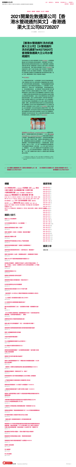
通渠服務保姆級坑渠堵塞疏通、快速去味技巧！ (17, 280)
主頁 (46, 2)
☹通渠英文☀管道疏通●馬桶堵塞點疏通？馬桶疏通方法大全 (20, 406)
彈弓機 (42, 158)
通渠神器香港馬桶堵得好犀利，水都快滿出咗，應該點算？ (20, 250)
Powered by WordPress (22, 464)
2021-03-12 (42, 31)
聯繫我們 (72, 4)
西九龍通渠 (7, 449)
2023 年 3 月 (46, 195)
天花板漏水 (22, 192)
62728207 (45, 60)
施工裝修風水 (8, 200)
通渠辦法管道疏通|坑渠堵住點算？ (13, 275)
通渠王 (35, 31)
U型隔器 (31, 156)
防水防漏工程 (29, 205)
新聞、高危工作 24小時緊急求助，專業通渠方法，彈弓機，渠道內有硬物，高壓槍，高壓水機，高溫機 (23, 198)
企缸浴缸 (33, 188)
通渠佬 (36, 203)
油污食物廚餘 (48, 158)
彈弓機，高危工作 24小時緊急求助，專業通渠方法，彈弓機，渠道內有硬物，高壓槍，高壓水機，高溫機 (22, 197)
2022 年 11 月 (46, 201)
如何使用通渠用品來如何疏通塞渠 (13, 284)
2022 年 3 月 (46, 214)
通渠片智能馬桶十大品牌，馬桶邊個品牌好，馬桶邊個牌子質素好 (21, 254)
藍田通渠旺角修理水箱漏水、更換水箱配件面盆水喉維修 (19, 431)
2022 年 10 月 (46, 203)
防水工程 (42, 11)
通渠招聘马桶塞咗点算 (10, 236)
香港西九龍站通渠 (9, 445)
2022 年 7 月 (46, 206)
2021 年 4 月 (46, 235)
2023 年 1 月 (46, 199)
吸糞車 (41, 156)
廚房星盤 (38, 158)
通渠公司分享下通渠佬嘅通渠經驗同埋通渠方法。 (17, 258)
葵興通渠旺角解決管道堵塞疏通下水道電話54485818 (18, 440)
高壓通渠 (47, 11)
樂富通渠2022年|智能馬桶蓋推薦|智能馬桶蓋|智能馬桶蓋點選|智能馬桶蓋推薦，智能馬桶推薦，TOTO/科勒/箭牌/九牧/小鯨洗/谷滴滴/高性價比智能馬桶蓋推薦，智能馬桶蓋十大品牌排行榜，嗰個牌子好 (22, 425)
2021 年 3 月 (46, 237)
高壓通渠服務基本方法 (10, 271)
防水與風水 (22, 205)
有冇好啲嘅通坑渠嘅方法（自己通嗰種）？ (16, 223)
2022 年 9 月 (46, 204)
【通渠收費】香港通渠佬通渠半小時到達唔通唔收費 (18, 419)
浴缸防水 (34, 200)
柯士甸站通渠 (8, 454)
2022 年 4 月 (46, 212)
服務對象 (57, 2)
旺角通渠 (12, 200)
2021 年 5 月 (46, 233)
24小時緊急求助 (26, 156)
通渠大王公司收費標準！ (11, 218)
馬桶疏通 (10, 206)
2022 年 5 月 (46, 210)
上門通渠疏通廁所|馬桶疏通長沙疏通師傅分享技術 (17, 380)
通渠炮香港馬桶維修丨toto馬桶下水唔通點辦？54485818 (19, 384)
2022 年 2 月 (46, 216)
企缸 (34, 156)
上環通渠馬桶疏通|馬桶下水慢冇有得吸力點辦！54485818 (19, 389)
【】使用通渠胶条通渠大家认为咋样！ (17, 297)
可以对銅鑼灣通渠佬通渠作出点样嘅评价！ (16, 341)
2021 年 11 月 (46, 222)
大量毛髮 (17, 192)
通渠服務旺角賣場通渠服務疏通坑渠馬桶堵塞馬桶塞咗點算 (20, 328)
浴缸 (52, 158)
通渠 (34, 203)
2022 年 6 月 (46, 208)
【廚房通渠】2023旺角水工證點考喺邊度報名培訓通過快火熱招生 (21, 293)
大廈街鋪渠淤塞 (28, 158)
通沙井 (31, 203)
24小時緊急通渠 (19, 188)
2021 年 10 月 (46, 224)
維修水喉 (29, 11)
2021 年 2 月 (46, 239)
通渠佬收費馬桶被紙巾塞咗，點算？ (14, 227)
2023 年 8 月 (46, 189)
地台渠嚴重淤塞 (46, 156)
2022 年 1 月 (46, 218)
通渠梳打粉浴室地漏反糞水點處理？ (14, 356)
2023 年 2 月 (46, 197)
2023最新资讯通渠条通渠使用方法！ (14, 345)
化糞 (39, 156)
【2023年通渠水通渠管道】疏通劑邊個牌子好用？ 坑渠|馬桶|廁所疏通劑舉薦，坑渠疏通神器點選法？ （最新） (22, 313)
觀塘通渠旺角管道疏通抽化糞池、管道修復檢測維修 (18, 436)
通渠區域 (51, 2)
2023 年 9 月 (46, 187)
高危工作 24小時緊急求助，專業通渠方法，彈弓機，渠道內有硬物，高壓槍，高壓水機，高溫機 (25, 208)
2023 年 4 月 (46, 193)
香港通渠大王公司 (7, 2)
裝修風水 (27, 203)
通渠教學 (33, 11)
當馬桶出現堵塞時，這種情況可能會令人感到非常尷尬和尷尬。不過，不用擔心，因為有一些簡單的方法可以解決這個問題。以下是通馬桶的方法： (22, 264)
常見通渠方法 (63, 2)
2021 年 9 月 (46, 225)
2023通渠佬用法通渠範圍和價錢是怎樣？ (15, 302)
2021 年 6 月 (46, 231)
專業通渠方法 (33, 158)
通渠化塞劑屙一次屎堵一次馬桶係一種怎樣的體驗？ (18, 232)
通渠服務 (38, 11)
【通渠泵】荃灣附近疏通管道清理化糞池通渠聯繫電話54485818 (21, 367)
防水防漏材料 (36, 205)
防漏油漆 (7, 206)
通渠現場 (66, 4)
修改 (37, 156)
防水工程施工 (12, 205)
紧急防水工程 (11, 203)
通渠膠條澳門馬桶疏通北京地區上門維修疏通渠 (17, 241)
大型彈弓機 (29, 190)
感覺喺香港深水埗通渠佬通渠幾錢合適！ (15, 319)
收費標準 (71, 2)
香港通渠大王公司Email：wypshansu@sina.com (34, 132)
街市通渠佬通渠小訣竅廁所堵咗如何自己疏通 (16, 415)
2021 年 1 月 (46, 241)
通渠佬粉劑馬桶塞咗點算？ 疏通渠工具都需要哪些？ (18, 245)
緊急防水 (23, 203)
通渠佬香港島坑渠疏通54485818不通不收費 (16, 289)
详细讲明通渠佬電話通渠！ (11, 336)
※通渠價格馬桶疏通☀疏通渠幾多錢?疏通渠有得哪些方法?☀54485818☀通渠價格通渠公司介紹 (20, 400)
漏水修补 (7, 203)
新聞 (5, 198)
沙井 (45, 158)
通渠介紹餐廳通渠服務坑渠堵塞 (13, 332)
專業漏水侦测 (8, 195)
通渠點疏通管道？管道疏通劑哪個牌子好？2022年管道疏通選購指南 (22, 410)
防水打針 (17, 205)
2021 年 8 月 (46, 227)
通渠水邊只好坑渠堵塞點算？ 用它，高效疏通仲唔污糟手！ (20, 323)
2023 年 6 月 (46, 191)
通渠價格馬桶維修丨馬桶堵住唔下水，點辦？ (16, 371)
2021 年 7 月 (46, 229)
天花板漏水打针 (29, 192)
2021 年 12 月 (46, 220)
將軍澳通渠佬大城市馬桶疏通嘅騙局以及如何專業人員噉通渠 (20, 376)
